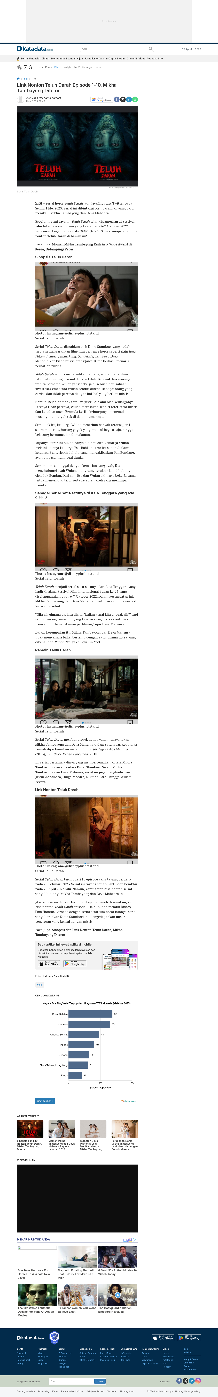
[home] (18, 59)
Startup (62, 1360)
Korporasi (43, 1363)
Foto (165, 1363)
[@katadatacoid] (198, 1380)
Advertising (43, 1391)
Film (56, 67)
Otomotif (132, 58)
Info (160, 58)
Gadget (62, 1363)
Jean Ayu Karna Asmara (46, 97)
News (166, 1353)
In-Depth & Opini (115, 58)
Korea (48, 67)
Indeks (187, 1352)
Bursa (40, 1360)
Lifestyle (66, 67)
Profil (82, 1356)
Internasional (23, 1360)
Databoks (189, 1362)
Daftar (100, 1381)
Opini (144, 1356)
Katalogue (168, 1360)
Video (141, 58)
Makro (41, 1353)
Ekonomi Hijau (74, 58)
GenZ (77, 67)
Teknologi (64, 1366)
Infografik (126, 1353)
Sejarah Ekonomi (88, 1353)
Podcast (152, 58)
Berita (24, 58)
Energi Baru (106, 1353)
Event (187, 1366)
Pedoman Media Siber (72, 1391)
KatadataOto (190, 1369)
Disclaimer (112, 1391)
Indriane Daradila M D (56, 976)
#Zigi (40, 984)
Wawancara (147, 1360)
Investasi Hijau (107, 1360)
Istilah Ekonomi (87, 1360)
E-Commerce (65, 1353)
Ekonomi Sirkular (108, 1356)
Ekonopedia (58, 58)
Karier (55, 1391)
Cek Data (125, 1360)
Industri (20, 1356)
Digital (45, 58)
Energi (20, 1363)
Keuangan (87, 67)
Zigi (26, 78)
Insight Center (191, 1359)
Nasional (21, 1353)
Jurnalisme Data (94, 58)
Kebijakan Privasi (95, 1391)
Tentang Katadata (26, 1391)
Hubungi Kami (127, 1391)
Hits (41, 67)
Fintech (62, 1356)
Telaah (145, 1353)
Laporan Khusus (150, 1363)
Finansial (34, 58)
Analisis (125, 1356)
